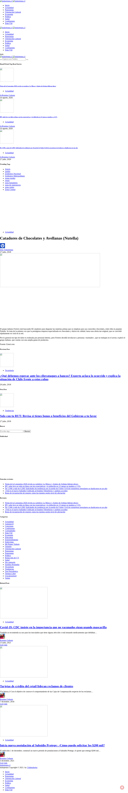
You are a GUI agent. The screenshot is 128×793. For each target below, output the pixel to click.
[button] (2, 54)
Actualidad (9, 8)
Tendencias (9, 411)
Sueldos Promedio (12, 565)
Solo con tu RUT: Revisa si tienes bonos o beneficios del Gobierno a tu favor (48, 416)
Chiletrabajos (32, 767)
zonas (7, 180)
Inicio (7, 5)
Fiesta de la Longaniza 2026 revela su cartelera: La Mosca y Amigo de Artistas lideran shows (28, 86)
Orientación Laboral (13, 12)
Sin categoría (10, 562)
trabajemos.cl (5, 765)
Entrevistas (9, 542)
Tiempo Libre (10, 574)
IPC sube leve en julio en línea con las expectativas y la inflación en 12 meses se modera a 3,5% (28, 117)
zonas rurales (10, 178)
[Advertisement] (64, 211)
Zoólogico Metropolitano (15, 176)
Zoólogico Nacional (13, 174)
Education (9, 537)
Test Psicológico (11, 571)
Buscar (27, 431)
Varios (7, 578)
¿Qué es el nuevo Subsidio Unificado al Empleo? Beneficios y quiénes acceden (36, 491)
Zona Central (10, 189)
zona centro (9, 187)
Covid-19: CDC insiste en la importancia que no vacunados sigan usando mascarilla (53, 627)
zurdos (7, 171)
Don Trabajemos (6, 250)
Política (8, 17)
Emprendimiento (11, 540)
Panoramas (9, 10)
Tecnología (9, 370)
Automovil (9, 524)
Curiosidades (10, 531)
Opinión (8, 546)
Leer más (3, 645)
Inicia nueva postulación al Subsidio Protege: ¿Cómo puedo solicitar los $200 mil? (52, 745)
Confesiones (10, 21)
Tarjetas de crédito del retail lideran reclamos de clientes (36, 686)
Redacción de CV (12, 558)
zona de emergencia (13, 185)
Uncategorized (10, 576)
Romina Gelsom (6, 640)
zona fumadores (11, 183)
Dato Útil (8, 23)
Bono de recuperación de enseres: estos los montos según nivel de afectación (35, 493)
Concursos (9, 526)
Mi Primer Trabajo (12, 544)
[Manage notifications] (122, 787)
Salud (7, 19)
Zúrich (7, 169)
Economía (9, 14)
